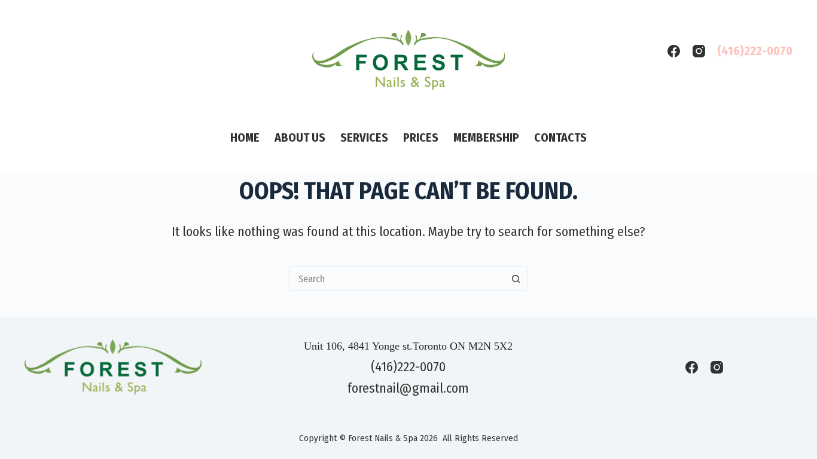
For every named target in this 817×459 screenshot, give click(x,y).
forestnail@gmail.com (408, 388)
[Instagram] (699, 51)
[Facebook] (673, 51)
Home (245, 137)
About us (300, 137)
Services (364, 137)
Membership (486, 137)
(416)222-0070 (754, 51)
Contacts (560, 137)
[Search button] (516, 278)
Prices (420, 137)
